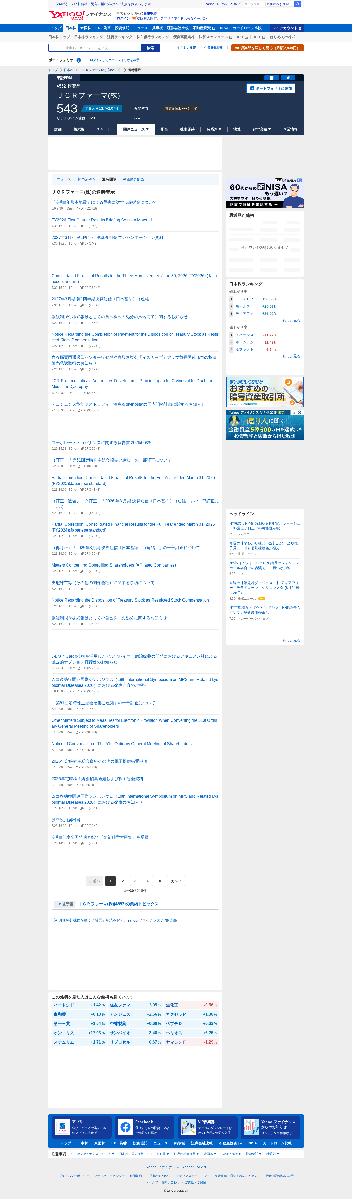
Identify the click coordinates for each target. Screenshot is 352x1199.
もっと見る (291, 320)
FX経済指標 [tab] (229, 1154)
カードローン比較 (247, 28)
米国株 (85, 28)
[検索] (297, 4)
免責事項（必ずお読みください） (238, 1176)
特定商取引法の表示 (280, 1176)
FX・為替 (103, 28)
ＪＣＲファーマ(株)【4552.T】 (100, 70)
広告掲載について (159, 1176)
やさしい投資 (186, 47)
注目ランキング (119, 37)
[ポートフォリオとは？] (78, 60)
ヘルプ (235, 4)
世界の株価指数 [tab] (185, 1154)
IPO (240, 37)
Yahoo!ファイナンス (162, 1167)
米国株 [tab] (208, 1154)
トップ (56, 28)
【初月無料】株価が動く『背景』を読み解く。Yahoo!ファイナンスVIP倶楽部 (114, 920)
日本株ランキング (88, 37)
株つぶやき (87, 179)
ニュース (140, 28)
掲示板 (157, 28)
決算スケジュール (213, 37)
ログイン (123, 18)
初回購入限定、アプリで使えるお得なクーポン (172, 18)
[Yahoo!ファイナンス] (81, 12)
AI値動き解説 (133, 179)
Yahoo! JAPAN (216, 4)
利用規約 (136, 1176)
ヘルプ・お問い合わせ (164, 1182)
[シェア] (271, 77)
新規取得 (150, 13)
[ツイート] (288, 77)
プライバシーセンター (109, 1176)
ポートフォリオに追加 (274, 88)
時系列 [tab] (271, 1154)
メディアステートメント (193, 1176)
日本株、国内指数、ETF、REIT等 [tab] (142, 1154)
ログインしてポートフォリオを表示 (114, 60)
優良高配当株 (184, 37)
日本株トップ (59, 37)
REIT (257, 37)
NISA (224, 28)
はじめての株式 (282, 37)
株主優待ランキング (153, 37)
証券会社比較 (178, 28)
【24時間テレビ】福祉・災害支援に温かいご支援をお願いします (102, 4)
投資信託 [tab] (252, 1154)
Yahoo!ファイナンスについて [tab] (90, 1154)
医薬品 (74, 86)
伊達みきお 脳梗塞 (282, 4)
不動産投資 (202, 28)
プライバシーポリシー (73, 1176)
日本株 (70, 28)
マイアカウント (285, 28)
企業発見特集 (213, 47)
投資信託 (122, 28)
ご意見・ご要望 (195, 1182)
